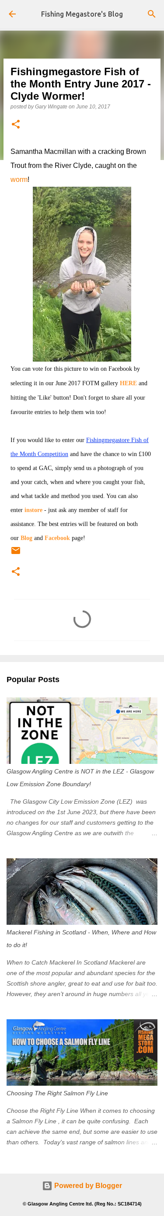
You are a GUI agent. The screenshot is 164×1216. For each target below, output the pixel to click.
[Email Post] (15, 554)
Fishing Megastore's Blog (82, 14)
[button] (15, 125)
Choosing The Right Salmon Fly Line (57, 1093)
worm (19, 179)
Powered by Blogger (87, 1185)
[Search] (152, 13)
